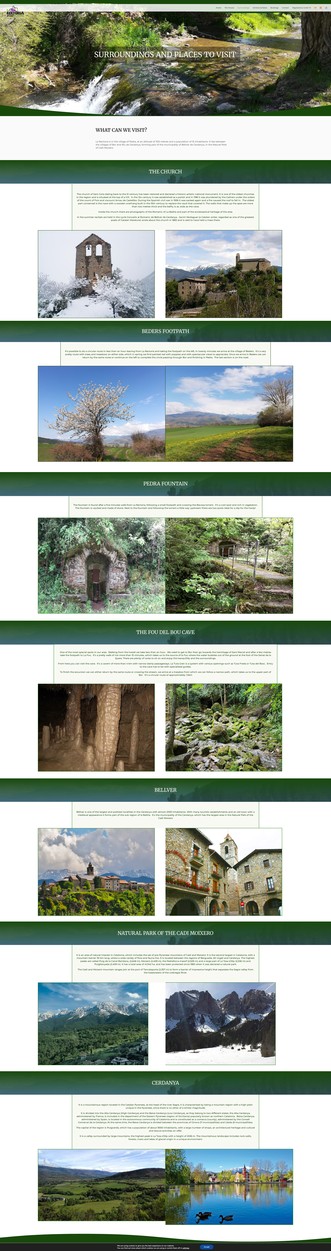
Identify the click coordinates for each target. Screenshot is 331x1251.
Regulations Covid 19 (301, 8)
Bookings (274, 8)
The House (229, 8)
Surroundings (243, 8)
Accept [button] (206, 1247)
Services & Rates (260, 8)
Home (218, 8)
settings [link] (186, 1248)
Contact (285, 8)
